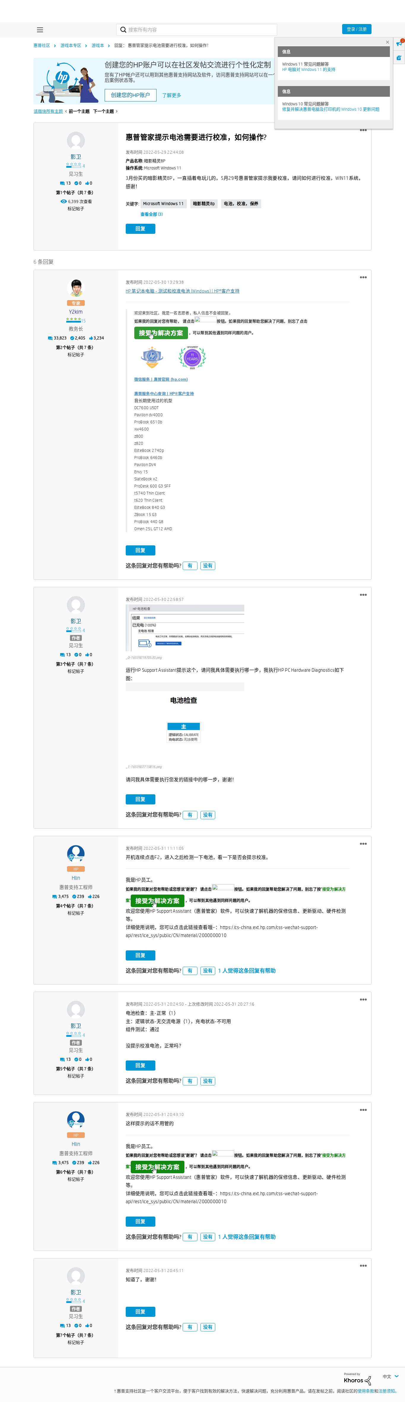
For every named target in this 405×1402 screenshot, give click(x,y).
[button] (363, 130)
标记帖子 (76, 208)
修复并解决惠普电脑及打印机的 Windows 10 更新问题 (331, 109)
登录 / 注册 (357, 29)
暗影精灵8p (204, 203)
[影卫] (76, 141)
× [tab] (387, 41)
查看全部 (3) (152, 214)
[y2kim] (76, 288)
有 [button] (190, 566)
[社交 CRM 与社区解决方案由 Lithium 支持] (357, 1378)
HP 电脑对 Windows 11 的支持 (308, 69)
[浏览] (39, 29)
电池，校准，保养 (241, 203)
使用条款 (366, 1391)
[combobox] (196, 30)
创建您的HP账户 (130, 95)
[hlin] (76, 854)
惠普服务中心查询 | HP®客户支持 (164, 393)
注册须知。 (388, 1391)
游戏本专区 (70, 45)
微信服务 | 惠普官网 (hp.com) (161, 379)
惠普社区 (42, 45)
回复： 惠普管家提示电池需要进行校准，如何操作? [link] (161, 45)
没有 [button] (208, 566)
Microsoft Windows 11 (163, 203)
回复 (140, 229)
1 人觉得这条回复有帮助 (247, 970)
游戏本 (98, 45)
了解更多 (171, 95)
